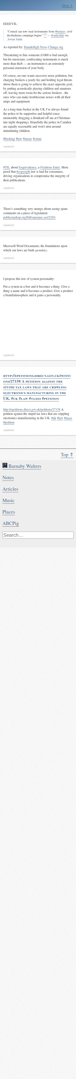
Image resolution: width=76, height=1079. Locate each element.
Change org (55, 47)
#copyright (23, 171)
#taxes (68, 418)
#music (27, 138)
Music (8, 500)
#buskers (60, 31)
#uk (53, 418)
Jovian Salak (15, 39)
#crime (37, 138)
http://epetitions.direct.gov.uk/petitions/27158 (31, 409)
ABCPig (10, 523)
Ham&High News (35, 47)
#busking (9, 138)
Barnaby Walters (24, 466)
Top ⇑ (67, 454)
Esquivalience (27, 167)
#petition (8, 422)
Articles (10, 488)
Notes (8, 477)
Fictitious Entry (50, 167)
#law (19, 138)
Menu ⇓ (67, 5)
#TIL (6, 167)
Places (8, 511)
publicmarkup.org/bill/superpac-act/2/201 (29, 217)
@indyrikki (57, 35)
